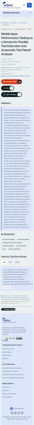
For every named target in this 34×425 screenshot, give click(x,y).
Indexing (5, 359)
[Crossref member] (5, 339)
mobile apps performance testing (12, 242)
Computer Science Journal (12, 345)
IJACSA (13, 23)
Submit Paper (6, 355)
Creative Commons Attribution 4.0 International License (15, 297)
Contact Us (6, 387)
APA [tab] (4, 262)
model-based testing (14, 249)
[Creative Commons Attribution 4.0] (19, 338)
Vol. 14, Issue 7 (23, 23)
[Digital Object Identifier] (12, 338)
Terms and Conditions (9, 394)
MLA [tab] (10, 262)
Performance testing (8, 239)
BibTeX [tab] (17, 262)
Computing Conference (10, 371)
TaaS (3, 249)
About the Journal (8, 349)
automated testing (7, 246)
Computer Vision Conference (12, 368)
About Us (5, 390)
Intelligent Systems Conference (12, 375)
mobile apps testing (23, 239)
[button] (29, 5)
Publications (5, 23)
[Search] (24, 5)
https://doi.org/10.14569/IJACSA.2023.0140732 (17, 76)
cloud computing (21, 246)
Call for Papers (7, 352)
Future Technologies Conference (13, 378)
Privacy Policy (6, 397)
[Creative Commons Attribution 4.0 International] (29, 29)
